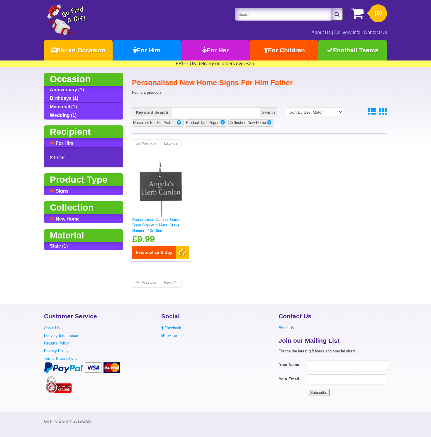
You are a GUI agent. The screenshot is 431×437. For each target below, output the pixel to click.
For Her (218, 50)
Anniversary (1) (67, 89)
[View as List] (372, 111)
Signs (62, 191)
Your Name (289, 364)
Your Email (289, 379)
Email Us (286, 328)
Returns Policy (56, 343)
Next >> (171, 144)
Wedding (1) (63, 115)
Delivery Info (347, 32)
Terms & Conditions (60, 358)
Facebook (172, 328)
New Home (67, 218)
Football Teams (356, 50)
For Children (286, 50)
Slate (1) (59, 245)
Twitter (171, 335)
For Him (148, 50)
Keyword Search (152, 112)
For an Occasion (81, 50)
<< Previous (146, 144)
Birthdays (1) (64, 98)
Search (268, 112)
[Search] (337, 14)
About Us (321, 32)
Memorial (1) (63, 106)
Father (59, 157)
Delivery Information (61, 335)
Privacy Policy (56, 351)
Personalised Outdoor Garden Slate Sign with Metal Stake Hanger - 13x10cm (157, 225)
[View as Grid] (383, 111)
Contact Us (375, 32)
